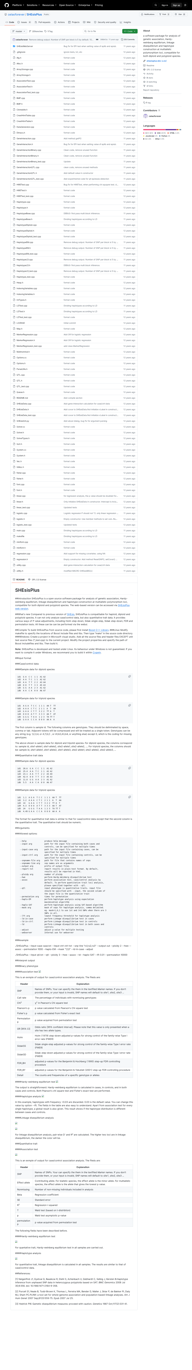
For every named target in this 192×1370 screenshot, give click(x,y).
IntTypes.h (21, 300)
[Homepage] (6, 5)
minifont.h (21, 548)
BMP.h (19, 104)
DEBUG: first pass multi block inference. (82, 213)
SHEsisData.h (23, 409)
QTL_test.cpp (23, 386)
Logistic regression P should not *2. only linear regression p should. (94, 513)
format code (69, 58)
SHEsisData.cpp (24, 403)
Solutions (32, 5)
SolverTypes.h (23, 438)
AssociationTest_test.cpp (28, 92)
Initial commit (70, 323)
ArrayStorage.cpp (25, 69)
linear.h (20, 501)
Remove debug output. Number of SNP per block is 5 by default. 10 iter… (63, 39)
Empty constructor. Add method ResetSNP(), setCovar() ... (90, 559)
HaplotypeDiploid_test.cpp (29, 236)
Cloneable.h (22, 109)
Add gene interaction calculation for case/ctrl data (87, 403)
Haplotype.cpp (23, 202)
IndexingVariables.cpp (27, 288)
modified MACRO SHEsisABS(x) (78, 571)
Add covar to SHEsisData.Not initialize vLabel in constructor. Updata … (96, 409)
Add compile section (73, 398)
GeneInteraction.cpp (26, 138)
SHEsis (70, 614)
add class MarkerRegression (77, 346)
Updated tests (70, 507)
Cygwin (97, 652)
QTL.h (19, 380)
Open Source (66, 5)
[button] (130, 676)
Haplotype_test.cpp (26, 277)
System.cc (21, 450)
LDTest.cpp (22, 305)
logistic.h (21, 519)
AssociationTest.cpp (26, 81)
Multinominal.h (23, 352)
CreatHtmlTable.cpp (26, 115)
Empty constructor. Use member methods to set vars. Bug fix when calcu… (98, 519)
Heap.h (20, 282)
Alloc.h (20, 63)
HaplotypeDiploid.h (25, 230)
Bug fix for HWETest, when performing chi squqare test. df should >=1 (96, 184)
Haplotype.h (22, 207)
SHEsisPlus (34, 14)
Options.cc (22, 357)
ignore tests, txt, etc (73, 52)
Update (67, 161)
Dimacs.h (21, 132)
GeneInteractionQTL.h (27, 173)
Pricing (99, 5)
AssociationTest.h (24, 86)
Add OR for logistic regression (77, 334)
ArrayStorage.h (24, 75)
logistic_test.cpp (24, 525)
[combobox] (103, 31)
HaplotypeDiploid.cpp (27, 225)
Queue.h (20, 392)
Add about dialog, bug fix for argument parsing (85, 421)
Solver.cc (21, 426)
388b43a (104, 39)
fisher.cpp (21, 473)
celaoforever (16, 14)
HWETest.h (22, 190)
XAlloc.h (20, 467)
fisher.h (20, 478)
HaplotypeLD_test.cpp (27, 271)
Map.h (19, 328)
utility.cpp (21, 565)
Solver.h (20, 432)
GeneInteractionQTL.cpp (28, 167)
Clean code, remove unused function (80, 150)
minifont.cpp (22, 542)
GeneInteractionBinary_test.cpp (31, 161)
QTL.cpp (21, 375)
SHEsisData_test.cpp (26, 415)
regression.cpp (23, 553)
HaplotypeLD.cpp (25, 259)
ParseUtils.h (22, 369)
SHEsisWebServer (25, 46)
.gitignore (21, 52)
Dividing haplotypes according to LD (80, 219)
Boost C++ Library (99, 630)
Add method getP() (72, 138)
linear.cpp (21, 496)
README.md (22, 398)
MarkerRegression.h (26, 340)
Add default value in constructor (78, 173)
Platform (17, 5)
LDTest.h (21, 311)
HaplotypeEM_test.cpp (27, 254)
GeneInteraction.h (25, 144)
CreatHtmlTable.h (25, 121)
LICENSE (21, 323)
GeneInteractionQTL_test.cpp (30, 179)
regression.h (22, 559)
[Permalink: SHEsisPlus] (13, 590)
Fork (165, 14)
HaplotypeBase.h (24, 219)
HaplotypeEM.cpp (25, 242)
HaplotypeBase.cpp (26, 213)
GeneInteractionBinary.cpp (29, 150)
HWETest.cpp (23, 184)
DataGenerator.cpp (25, 127)
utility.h (20, 571)
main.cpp (21, 530)
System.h (21, 455)
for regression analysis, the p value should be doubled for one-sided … (96, 496)
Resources (48, 5)
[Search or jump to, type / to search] (156, 5)
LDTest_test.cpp (24, 317)
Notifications (149, 14)
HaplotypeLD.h (23, 265)
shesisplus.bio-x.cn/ (157, 61)
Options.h (21, 363)
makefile (20, 536)
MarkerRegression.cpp (27, 334)
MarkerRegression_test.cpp (29, 346)
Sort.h (19, 444)
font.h (19, 490)
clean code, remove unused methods (81, 167)
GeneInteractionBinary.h (28, 156)
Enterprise (84, 5)
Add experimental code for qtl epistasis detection (86, 179)
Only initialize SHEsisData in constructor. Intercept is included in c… (94, 501)
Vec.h (19, 461)
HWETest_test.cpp (25, 196)
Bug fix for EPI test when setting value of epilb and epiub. (90, 46)
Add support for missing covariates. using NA (84, 553)
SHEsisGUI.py (23, 421)
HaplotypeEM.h (24, 248)
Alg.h (19, 58)
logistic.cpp (22, 513)
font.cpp (20, 484)
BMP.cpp (21, 98)
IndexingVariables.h (26, 294)
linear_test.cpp (23, 507)
